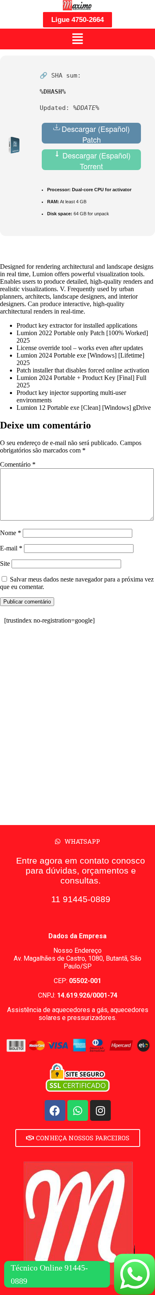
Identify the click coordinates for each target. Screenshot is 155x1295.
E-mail (11, 548)
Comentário (18, 464)
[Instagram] (100, 1110)
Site (5, 563)
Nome (10, 532)
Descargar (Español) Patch (96, 133)
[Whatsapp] (77, 1110)
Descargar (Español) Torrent (95, 160)
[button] (77, 39)
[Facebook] (55, 1110)
